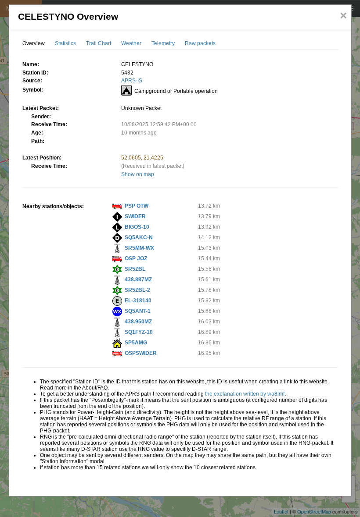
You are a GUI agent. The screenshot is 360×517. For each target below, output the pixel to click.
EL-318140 (138, 300)
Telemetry (163, 43)
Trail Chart (98, 43)
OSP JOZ (136, 258)
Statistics (65, 43)
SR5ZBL (135, 269)
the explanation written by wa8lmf (244, 394)
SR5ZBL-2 (137, 290)
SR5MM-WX (139, 248)
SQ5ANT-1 (138, 311)
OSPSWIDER (141, 353)
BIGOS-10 (137, 227)
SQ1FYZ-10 (139, 332)
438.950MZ (138, 322)
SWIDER (135, 216)
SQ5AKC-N (139, 237)
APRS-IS (131, 81)
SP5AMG (136, 343)
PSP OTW (136, 206)
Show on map (137, 174)
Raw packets (200, 43)
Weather (131, 43)
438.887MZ (138, 279)
